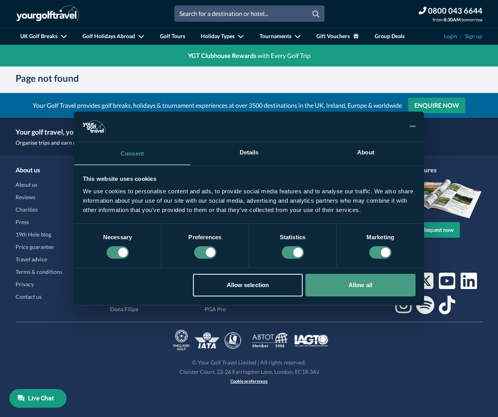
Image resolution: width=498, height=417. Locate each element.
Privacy (25, 284)
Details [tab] (249, 152)
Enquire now (436, 105)
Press (22, 222)
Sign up (473, 36)
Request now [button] (438, 229)
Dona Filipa (124, 309)
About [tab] (365, 152)
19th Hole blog (33, 234)
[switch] (205, 252)
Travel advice (31, 259)
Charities (27, 209)
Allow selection (248, 285)
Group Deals (390, 36)
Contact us (29, 296)
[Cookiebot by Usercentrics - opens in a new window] (381, 126)
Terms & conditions (39, 271)
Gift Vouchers (333, 36)
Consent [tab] (132, 153)
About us (26, 184)
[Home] (48, 13)
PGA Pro (215, 309)
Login (450, 36)
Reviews (25, 197)
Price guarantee (35, 247)
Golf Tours (172, 36)
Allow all (360, 285)
